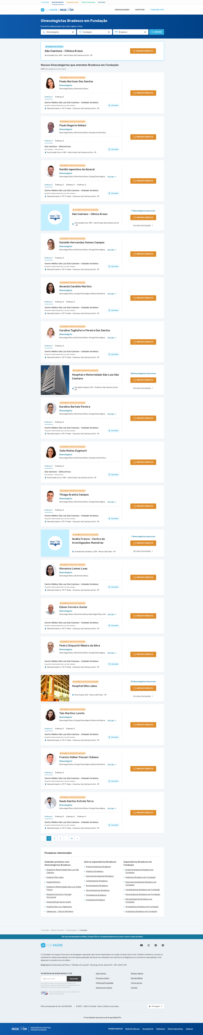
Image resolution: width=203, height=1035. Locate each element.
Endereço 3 (70, 185)
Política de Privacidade (104, 983)
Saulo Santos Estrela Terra (76, 801)
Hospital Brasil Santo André (58, 902)
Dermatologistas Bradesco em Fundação (138, 900)
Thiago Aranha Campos (74, 494)
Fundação (83, 930)
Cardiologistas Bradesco (97, 881)
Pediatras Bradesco (94, 871)
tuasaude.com (157, 10)
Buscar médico (58, 2)
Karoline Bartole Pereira (74, 406)
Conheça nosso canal (141, 945)
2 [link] (54, 838)
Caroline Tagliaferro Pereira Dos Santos (84, 330)
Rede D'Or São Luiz (132, 1029)
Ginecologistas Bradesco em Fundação (142, 894)
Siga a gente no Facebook (156, 945)
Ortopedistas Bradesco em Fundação (141, 907)
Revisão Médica (137, 978)
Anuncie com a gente (104, 988)
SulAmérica (160, 1029)
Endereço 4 (81, 185)
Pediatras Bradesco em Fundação (140, 877)
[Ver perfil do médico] (50, 83)
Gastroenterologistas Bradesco (100, 876)
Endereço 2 (59, 97)
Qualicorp (189, 1029)
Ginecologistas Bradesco (97, 886)
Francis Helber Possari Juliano (78, 757)
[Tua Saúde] (52, 945)
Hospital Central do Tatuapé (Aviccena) (58, 895)
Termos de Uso (136, 983)
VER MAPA (114, 105)
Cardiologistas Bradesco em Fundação (142, 890)
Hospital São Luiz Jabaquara (59, 907)
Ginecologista (71, 930)
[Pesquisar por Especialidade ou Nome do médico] (72, 32)
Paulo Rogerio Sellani (72, 125)
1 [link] (48, 838)
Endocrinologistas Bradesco (98, 867)
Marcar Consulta (57, 930)
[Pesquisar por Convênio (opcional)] (145, 32)
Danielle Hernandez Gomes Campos (82, 242)
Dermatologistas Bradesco (97, 890)
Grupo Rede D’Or (114, 1018)
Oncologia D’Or (147, 1029)
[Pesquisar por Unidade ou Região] (108, 32)
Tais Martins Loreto (71, 713)
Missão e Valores (137, 974)
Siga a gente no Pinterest (163, 945)
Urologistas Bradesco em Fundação (141, 911)
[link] (77, 838)
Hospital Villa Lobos (55, 877)
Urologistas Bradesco (95, 900)
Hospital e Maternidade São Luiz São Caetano (60, 105)
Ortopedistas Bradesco (96, 895)
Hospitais (140, 10)
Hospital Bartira (53, 882)
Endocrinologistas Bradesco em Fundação (139, 871)
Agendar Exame (72, 2)
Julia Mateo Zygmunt (73, 450)
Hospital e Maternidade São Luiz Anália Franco (63, 888)
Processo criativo (102, 978)
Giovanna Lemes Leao (73, 568)
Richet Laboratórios (175, 1029)
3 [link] (60, 838)
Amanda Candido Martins (75, 286)
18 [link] (72, 838)
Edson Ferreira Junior (73, 607)
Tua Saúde (45, 2)
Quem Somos (101, 974)
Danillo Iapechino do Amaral (77, 169)
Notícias (101, 2)
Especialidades (122, 10)
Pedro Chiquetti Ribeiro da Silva (79, 645)
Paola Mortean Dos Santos (76, 81)
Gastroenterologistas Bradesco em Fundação (140, 883)
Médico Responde (88, 2)
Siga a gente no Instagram (148, 945)
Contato (134, 988)
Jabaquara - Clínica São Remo (59, 911)
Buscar (158, 32)
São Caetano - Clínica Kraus (64, 51)
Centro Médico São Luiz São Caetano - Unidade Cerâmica (71, 102)
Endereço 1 (49, 97)
